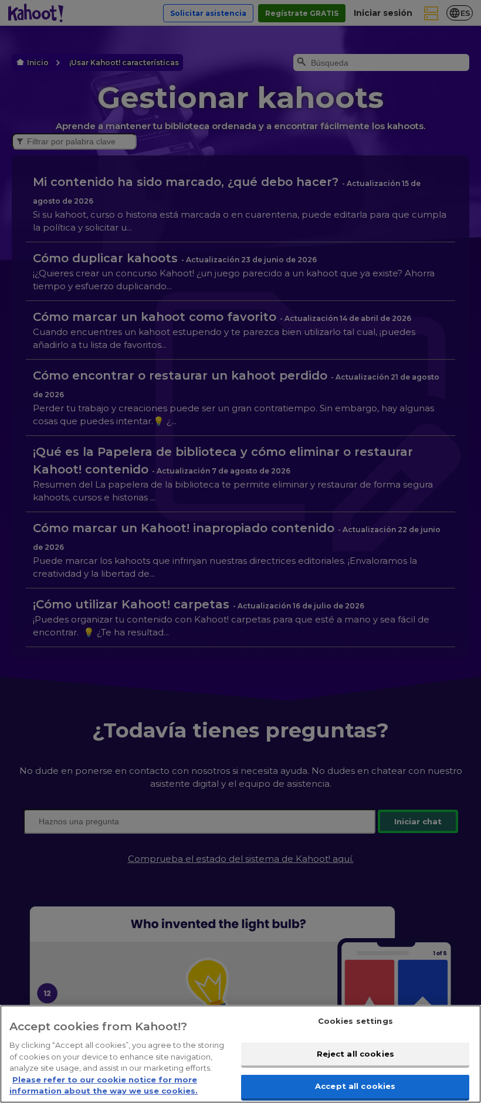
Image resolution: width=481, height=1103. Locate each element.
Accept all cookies (355, 1086)
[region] (240, 1054)
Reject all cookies (355, 1053)
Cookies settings (355, 1021)
